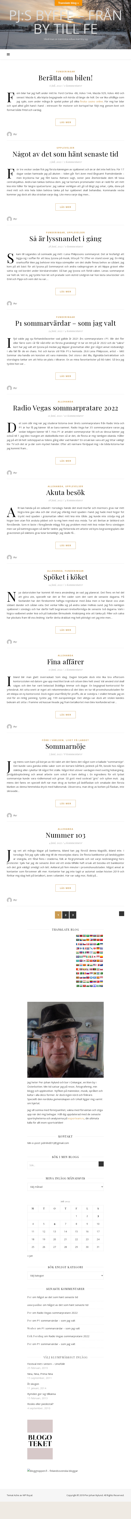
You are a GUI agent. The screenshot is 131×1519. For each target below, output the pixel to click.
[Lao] (94, 960)
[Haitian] (80, 952)
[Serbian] (91, 973)
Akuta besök (65, 492)
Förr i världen (53, 740)
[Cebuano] (91, 939)
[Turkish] (97, 981)
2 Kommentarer (73, 162)
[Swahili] (77, 981)
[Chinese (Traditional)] (101, 939)
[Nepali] (87, 969)
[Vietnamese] (84, 985)
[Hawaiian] (87, 952)
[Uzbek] (80, 985)
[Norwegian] (91, 969)
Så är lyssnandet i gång (65, 238)
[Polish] (101, 969)
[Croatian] (80, 944)
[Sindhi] (101, 973)
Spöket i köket (65, 576)
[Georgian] (94, 948)
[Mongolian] (80, 969)
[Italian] (91, 956)
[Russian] (87, 973)
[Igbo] (80, 956)
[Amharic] (84, 935)
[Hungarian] (101, 952)
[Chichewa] (94, 939)
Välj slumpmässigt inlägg (65, 1357)
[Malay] (94, 965)
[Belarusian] (101, 935)
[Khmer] (80, 960)
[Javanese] (97, 956)
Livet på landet (77, 740)
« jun (30, 1255)
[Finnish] (80, 948)
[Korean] (84, 960)
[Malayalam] (91, 965)
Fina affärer (65, 661)
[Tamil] (87, 981)
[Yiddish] (94, 985)
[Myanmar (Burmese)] (84, 969)
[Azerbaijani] (94, 935)
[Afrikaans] (77, 935)
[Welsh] (87, 985)
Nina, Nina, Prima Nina (40, 1374)
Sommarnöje (65, 746)
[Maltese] (97, 965)
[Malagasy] (87, 965)
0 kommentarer (73, 85)
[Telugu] (91, 981)
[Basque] (97, 935)
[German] (97, 948)
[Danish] (87, 944)
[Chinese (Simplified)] (97, 939)
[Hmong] (97, 952)
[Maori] (101, 965)
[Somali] (94, 977)
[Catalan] (87, 939)
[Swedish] (80, 981)
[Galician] (91, 948)
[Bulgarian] (84, 939)
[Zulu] (101, 985)
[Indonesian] (84, 956)
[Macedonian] (84, 965)
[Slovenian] (84, 977)
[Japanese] (94, 956)
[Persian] (97, 969)
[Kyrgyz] (91, 960)
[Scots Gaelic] (91, 977)
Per (15, 134)
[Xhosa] (91, 985)
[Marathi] (77, 969)
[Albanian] (80, 935)
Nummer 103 (65, 834)
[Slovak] (80, 977)
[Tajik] (84, 981)
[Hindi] (94, 952)
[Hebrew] (91, 952)
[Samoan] (87, 977)
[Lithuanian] (77, 965)
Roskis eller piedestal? (40, 1404)
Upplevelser (66, 147)
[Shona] (94, 973)
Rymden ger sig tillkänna (41, 1394)
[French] (84, 948)
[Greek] (101, 948)
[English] (94, 944)
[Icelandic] (77, 956)
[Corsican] (77, 944)
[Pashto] (94, 969)
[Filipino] (77, 948)
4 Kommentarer (74, 331)
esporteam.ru (76, 1118)
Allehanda (65, 401)
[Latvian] (101, 960)
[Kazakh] (77, 960)
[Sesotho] (97, 973)
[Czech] (84, 944)
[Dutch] (91, 944)
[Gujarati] (77, 952)
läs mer (65, 122)
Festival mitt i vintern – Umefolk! (46, 1364)
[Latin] (97, 960)
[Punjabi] (80, 973)
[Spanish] (97, 977)
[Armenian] (91, 935)
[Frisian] (87, 948)
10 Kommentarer (73, 415)
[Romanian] (84, 973)
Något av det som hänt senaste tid (65, 153)
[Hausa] (84, 952)
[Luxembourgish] (80, 965)
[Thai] (94, 981)
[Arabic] (87, 935)
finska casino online (91, 101)
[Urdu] (77, 985)
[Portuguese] (77, 973)
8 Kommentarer (73, 754)
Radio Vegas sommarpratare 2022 (65, 407)
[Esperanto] (97, 944)
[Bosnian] (80, 939)
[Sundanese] (101, 977)
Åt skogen (33, 1384)
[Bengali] (77, 939)
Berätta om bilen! (65, 77)
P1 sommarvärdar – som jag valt (65, 322)
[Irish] (87, 956)
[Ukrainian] (101, 981)
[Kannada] (101, 956)
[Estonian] (101, 944)
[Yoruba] (97, 985)
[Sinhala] (77, 977)
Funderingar (65, 71)
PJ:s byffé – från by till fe (65, 21)
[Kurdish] (87, 960)
